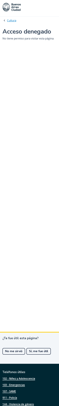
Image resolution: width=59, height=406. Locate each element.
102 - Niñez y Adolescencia (18, 378)
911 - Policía (9, 397)
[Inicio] (12, 7)
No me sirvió (13, 351)
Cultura (11, 20)
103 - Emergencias (13, 385)
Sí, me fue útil (38, 351)
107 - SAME (9, 391)
